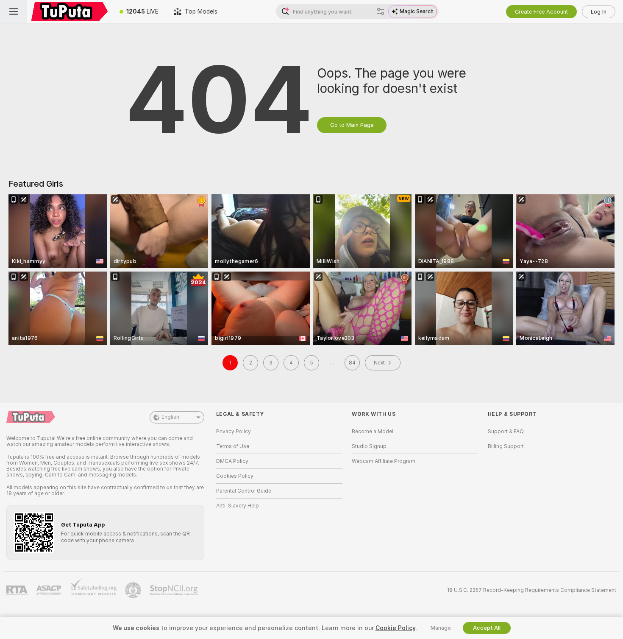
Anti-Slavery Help (237, 506)
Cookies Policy (234, 476)
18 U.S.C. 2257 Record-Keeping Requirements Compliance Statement (531, 590)
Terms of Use (232, 446)
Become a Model (372, 431)
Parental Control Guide (243, 491)
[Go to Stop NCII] (175, 590)
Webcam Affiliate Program (383, 461)
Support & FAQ (506, 431)
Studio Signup (369, 446)
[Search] (381, 11)
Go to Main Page (351, 125)
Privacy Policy (233, 431)
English (170, 417)
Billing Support (506, 446)
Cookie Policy (395, 628)
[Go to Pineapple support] (134, 590)
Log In (598, 11)
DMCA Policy (232, 461)
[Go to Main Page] (69, 11)
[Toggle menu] (13, 11)
